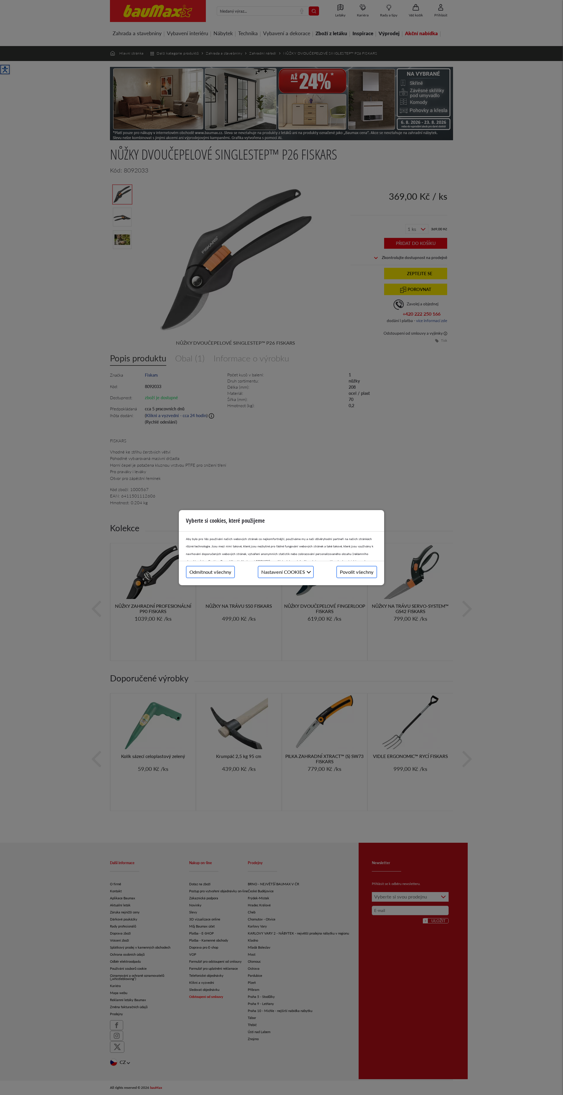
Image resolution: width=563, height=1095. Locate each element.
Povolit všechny (357, 571)
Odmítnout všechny (210, 571)
